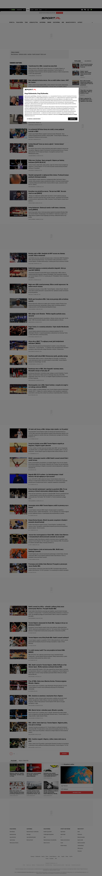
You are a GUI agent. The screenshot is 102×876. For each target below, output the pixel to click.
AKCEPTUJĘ (72, 118)
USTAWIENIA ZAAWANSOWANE (33, 118)
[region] (51, 105)
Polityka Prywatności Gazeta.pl (66, 114)
